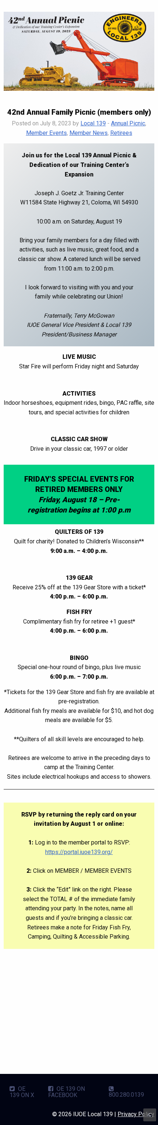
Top (149, 1114)
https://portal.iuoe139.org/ (79, 852)
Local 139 (93, 123)
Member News (88, 132)
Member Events (46, 132)
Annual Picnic (128, 123)
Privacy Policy (136, 1114)
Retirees (121, 132)
